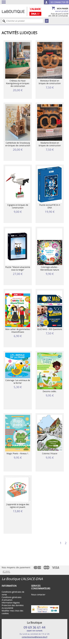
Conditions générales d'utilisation (11, 598)
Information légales (11, 602)
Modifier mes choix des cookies (12, 612)
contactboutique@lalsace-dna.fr (34, 637)
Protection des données (13, 605)
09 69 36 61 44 (34, 627)
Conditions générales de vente (13, 593)
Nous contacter (38, 594)
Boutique (25, 11)
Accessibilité (7, 608)
